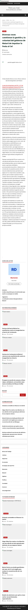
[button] (2, 15)
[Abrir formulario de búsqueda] (25, 15)
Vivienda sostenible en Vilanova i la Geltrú (13, 405)
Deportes (4, 458)
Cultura (4, 455)
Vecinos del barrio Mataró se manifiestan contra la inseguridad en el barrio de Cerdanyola (13, 330)
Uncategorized (6, 490)
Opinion (4, 476)
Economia (5, 462)
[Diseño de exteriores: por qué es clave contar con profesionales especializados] (14, 585)
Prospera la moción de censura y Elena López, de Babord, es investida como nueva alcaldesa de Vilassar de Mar (13, 382)
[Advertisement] (14, 242)
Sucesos (4, 487)
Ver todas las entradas (14, 284)
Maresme (6, 50)
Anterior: (13, 292)
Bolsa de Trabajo (6, 451)
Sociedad (4, 483)
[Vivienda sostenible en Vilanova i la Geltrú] (14, 507)
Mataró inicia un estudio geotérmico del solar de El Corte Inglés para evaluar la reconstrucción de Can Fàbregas (13, 420)
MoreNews (10, 608)
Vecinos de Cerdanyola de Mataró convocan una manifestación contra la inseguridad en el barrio (13, 356)
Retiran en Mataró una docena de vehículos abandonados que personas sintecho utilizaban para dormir (14, 434)
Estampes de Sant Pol (8, 465)
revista (4, 334)
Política (4, 31)
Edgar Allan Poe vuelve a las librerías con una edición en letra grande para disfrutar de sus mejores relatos (13, 411)
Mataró (4, 473)
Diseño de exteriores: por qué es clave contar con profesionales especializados (13, 597)
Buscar (4, 390)
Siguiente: (12, 298)
